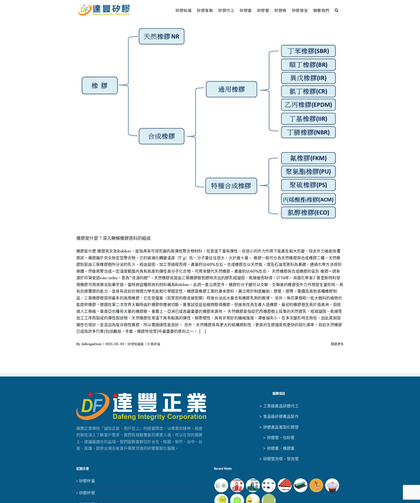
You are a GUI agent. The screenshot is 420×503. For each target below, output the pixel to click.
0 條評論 (153, 344)
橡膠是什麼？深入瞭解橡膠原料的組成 (113, 238)
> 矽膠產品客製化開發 (279, 427)
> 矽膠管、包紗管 (279, 437)
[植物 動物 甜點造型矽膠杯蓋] (332, 485)
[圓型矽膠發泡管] (284, 485)
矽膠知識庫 (136, 344)
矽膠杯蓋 (87, 480)
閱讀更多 (337, 344)
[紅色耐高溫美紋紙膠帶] (237, 485)
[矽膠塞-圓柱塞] (221, 485)
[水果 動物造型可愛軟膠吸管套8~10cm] (316, 485)
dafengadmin (91, 344)
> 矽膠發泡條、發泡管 (279, 458)
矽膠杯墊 (87, 492)
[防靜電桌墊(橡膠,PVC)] (300, 485)
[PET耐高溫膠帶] (253, 485)
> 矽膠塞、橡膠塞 (279, 448)
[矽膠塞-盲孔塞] (269, 485)
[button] (337, 9)
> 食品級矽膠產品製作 (279, 416)
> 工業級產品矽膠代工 (279, 406)
